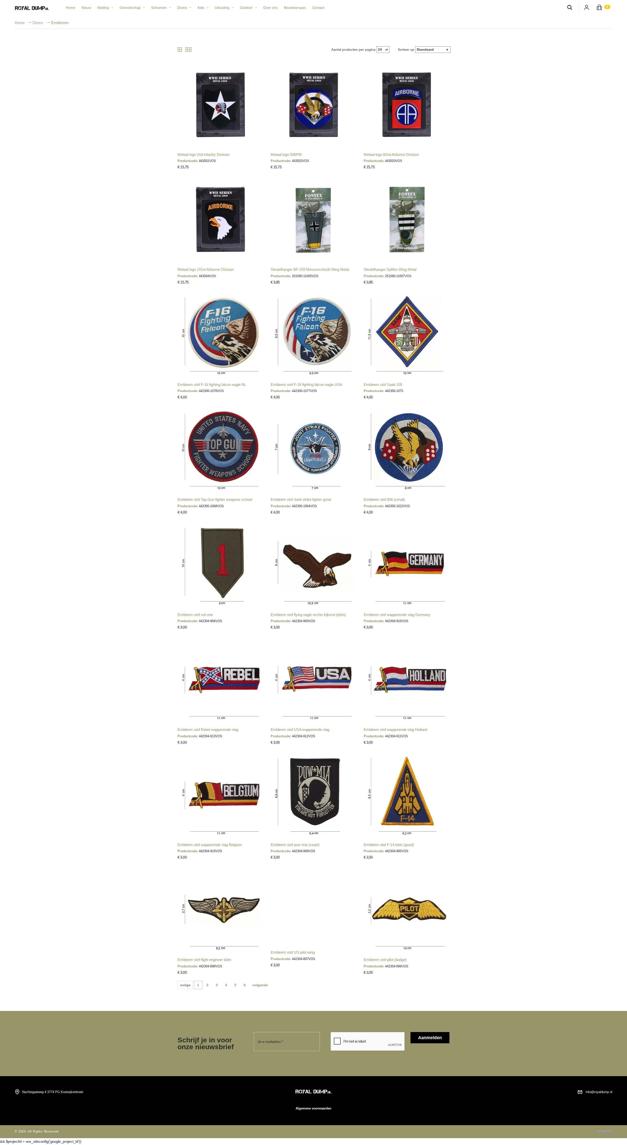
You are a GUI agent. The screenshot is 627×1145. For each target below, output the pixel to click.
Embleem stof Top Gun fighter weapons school (215, 499)
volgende (260, 985)
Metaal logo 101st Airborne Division (206, 269)
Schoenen (159, 8)
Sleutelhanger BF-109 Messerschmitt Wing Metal (310, 269)
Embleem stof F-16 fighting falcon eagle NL (212, 384)
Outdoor (246, 8)
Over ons (270, 8)
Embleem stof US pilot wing (293, 952)
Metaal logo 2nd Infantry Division (203, 154)
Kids (201, 8)
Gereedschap (130, 8)
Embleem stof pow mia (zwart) (295, 845)
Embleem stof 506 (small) (384, 499)
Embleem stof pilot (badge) (385, 960)
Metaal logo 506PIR (286, 154)
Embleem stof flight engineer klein (204, 960)
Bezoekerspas (295, 8)
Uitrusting (222, 8)
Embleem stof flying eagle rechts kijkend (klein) (308, 615)
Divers (182, 8)
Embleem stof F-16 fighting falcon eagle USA (306, 384)
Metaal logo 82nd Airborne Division (391, 154)
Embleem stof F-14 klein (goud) (389, 845)
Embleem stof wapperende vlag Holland (395, 729)
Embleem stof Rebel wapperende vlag (208, 729)
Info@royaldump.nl (599, 1092)
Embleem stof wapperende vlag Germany (397, 615)
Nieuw (86, 8)
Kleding (103, 8)
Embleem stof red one (195, 615)
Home (70, 8)
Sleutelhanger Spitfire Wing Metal (390, 269)
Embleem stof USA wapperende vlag (300, 729)
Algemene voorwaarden (313, 1108)
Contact (318, 8)
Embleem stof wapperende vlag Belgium (210, 845)
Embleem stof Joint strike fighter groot (301, 499)
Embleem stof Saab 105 (383, 384)
